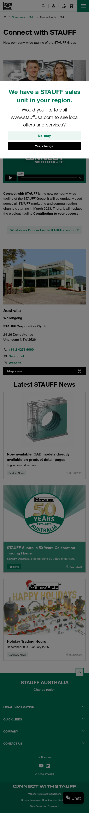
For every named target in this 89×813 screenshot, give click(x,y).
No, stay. (44, 136)
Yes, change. (44, 146)
